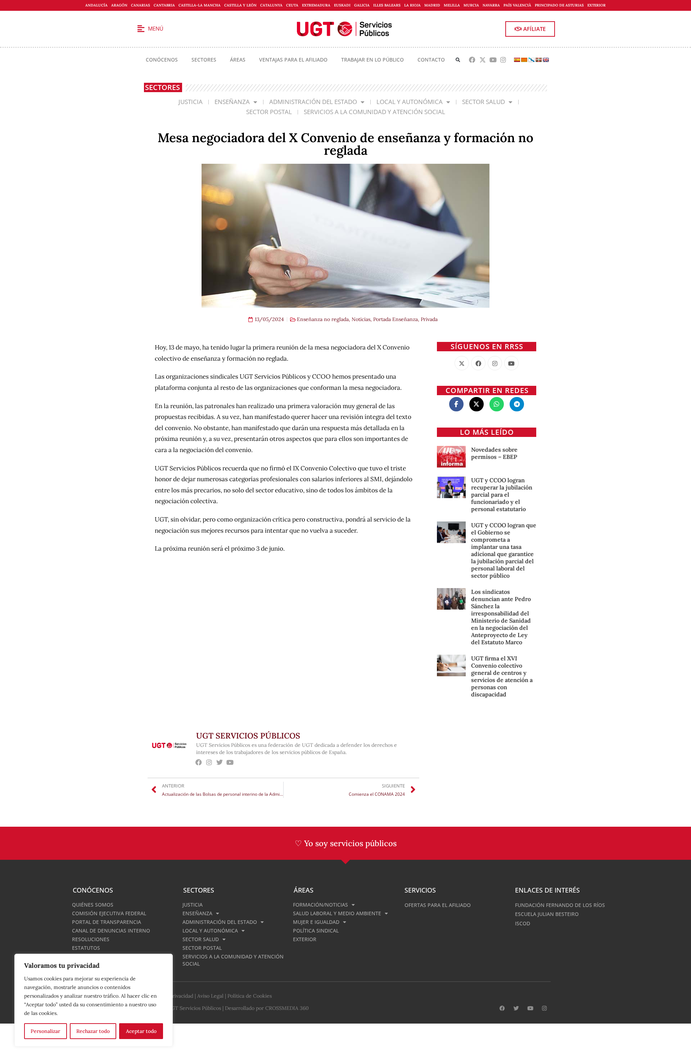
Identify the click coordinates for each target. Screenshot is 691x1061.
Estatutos (86, 947)
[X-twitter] (482, 60)
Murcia (471, 5)
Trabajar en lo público (372, 59)
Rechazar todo (93, 1031)
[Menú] (141, 29)
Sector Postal (269, 112)
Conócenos (162, 59)
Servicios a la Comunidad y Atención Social (374, 112)
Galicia (362, 5)
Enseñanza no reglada (323, 319)
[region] (93, 1000)
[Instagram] (503, 60)
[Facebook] (472, 60)
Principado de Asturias (559, 5)
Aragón (119, 5)
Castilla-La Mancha (200, 5)
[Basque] (538, 60)
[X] (462, 363)
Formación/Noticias (320, 904)
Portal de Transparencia (106, 921)
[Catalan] (524, 60)
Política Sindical (316, 930)
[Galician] (531, 60)
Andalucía (96, 5)
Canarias (140, 5)
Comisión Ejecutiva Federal (109, 913)
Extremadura (316, 5)
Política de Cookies (249, 996)
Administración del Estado (313, 102)
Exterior (596, 5)
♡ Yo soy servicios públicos (346, 843)
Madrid (432, 5)
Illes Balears (387, 5)
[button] (458, 60)
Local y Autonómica (409, 102)
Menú (155, 28)
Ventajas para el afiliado (293, 59)
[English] (545, 60)
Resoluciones (90, 939)
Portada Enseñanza (395, 319)
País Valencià (517, 5)
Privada (429, 319)
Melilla (452, 5)
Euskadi (342, 5)
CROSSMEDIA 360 (287, 1008)
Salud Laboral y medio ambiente (337, 913)
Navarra (491, 5)
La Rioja (412, 5)
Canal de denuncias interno (111, 930)
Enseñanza (232, 102)
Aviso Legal (210, 996)
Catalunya (271, 5)
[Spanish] (517, 60)
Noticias (361, 319)
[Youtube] (493, 60)
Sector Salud (483, 102)
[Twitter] (219, 762)
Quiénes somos (92, 904)
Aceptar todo (141, 1031)
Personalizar (45, 1031)
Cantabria (164, 5)
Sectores (203, 59)
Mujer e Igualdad (316, 921)
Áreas (237, 59)
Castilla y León (240, 5)
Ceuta (292, 5)
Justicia (191, 102)
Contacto (431, 59)
